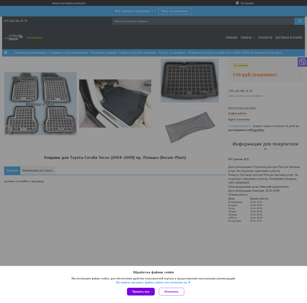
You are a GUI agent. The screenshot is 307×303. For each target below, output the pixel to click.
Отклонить (171, 291)
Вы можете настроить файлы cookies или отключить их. (152, 282)
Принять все (140, 291)
